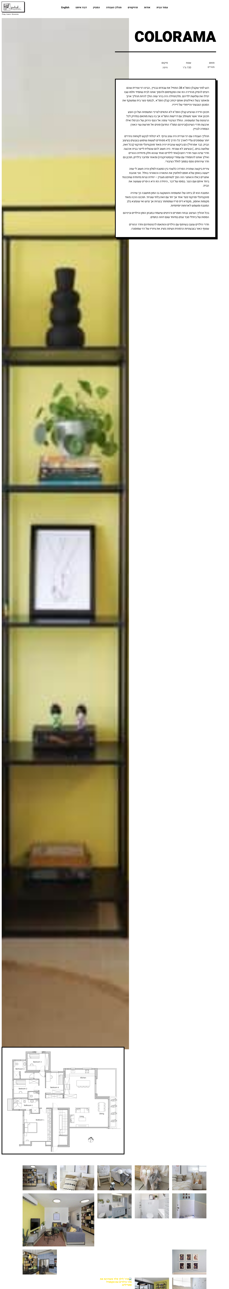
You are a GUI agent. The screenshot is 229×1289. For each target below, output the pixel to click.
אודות (147, 7)
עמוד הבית (162, 7)
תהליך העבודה (114, 7)
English (65, 7)
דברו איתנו (81, 7)
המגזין (96, 7)
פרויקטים (133, 7)
